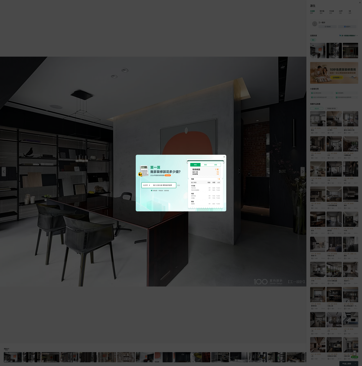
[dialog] (181, 183)
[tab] (195, 165)
